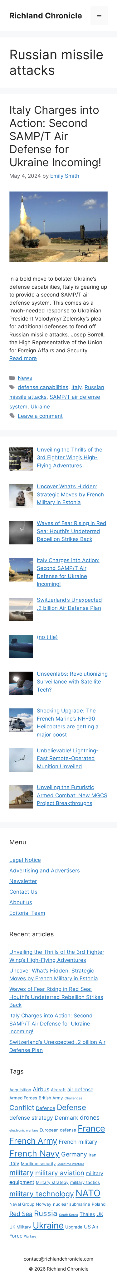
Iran (92, 1154)
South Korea (68, 1215)
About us (20, 902)
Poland (98, 1204)
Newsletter (23, 881)
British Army (51, 1097)
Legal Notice (25, 860)
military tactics (85, 1182)
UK (99, 1214)
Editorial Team (27, 913)
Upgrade (73, 1226)
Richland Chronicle (45, 15)
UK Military (20, 1226)
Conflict (21, 1107)
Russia (45, 1213)
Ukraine (40, 406)
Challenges (73, 1098)
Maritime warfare (70, 1164)
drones (90, 1117)
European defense (58, 1129)
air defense (80, 1090)
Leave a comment (40, 416)
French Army (33, 1141)
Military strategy (52, 1182)
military (21, 1172)
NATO (88, 1193)
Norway (43, 1204)
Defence (45, 1108)
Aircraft (58, 1089)
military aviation (59, 1173)
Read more (23, 358)
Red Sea (20, 1214)
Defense (71, 1107)
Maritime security (38, 1163)
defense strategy (31, 1117)
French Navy (34, 1153)
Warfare (30, 1236)
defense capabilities (43, 387)
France (91, 1128)
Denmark (66, 1117)
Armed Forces (23, 1097)
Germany (74, 1154)
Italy (76, 387)
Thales (87, 1214)
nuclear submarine (71, 1204)
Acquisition (20, 1089)
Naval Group (21, 1204)
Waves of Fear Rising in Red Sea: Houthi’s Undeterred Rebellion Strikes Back (56, 997)
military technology (41, 1194)
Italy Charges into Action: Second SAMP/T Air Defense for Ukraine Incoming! (55, 136)
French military (78, 1141)
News (25, 378)
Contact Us (23, 892)
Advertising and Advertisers (44, 870)
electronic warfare (23, 1130)
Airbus (41, 1089)
